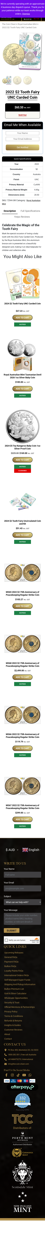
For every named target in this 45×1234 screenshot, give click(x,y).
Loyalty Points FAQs (13, 971)
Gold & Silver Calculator (15, 993)
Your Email (9, 882)
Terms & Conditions (13, 1016)
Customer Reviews (13, 1029)
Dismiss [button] (26, 14)
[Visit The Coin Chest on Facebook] (6, 1075)
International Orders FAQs (16, 975)
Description (10, 210)
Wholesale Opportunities (16, 998)
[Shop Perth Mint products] (22, 1138)
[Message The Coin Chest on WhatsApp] (30, 1075)
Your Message (11, 910)
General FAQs (10, 957)
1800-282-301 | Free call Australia (22, 1055)
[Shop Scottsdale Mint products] (22, 1174)
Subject (7, 896)
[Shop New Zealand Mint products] (22, 1201)
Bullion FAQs (10, 966)
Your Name (9, 869)
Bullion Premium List (14, 989)
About (7, 1034)
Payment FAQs (11, 961)
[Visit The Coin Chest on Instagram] (12, 1075)
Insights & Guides (12, 1025)
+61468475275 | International (20, 1059)
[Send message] (11, 930)
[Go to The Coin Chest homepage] (22, 1119)
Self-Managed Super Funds (17, 980)
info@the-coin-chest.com (18, 1064)
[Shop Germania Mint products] (22, 1152)
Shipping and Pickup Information (19, 984)
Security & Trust (11, 1002)
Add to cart (22, 317)
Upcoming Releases (13, 952)
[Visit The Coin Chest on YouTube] (24, 1075)
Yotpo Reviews (22, 216)
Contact (8, 1039)
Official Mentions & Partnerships (19, 1007)
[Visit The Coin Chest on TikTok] (18, 1075)
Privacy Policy (10, 1011)
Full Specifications (30, 210)
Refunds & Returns (13, 1020)
